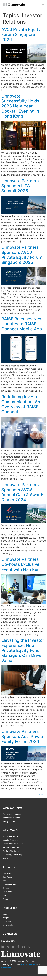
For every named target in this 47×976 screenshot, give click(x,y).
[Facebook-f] (18, 946)
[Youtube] (13, 946)
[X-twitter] (28, 946)
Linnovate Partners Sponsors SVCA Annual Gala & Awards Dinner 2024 (22, 492)
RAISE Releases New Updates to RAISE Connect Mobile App (21, 323)
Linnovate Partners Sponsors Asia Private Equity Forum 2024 (23, 736)
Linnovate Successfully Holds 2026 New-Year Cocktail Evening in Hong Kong (20, 106)
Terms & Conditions (28, 964)
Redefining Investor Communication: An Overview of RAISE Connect (20, 404)
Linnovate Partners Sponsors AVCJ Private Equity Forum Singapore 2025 (21, 255)
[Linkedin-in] (2, 946)
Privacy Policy (7, 968)
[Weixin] (8, 946)
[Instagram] (23, 946)
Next (42, 794)
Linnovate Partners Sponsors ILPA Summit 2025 (20, 185)
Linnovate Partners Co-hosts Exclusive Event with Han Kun (20, 564)
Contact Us (10, 933)
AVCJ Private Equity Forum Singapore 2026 (21, 34)
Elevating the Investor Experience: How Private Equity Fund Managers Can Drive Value (22, 650)
